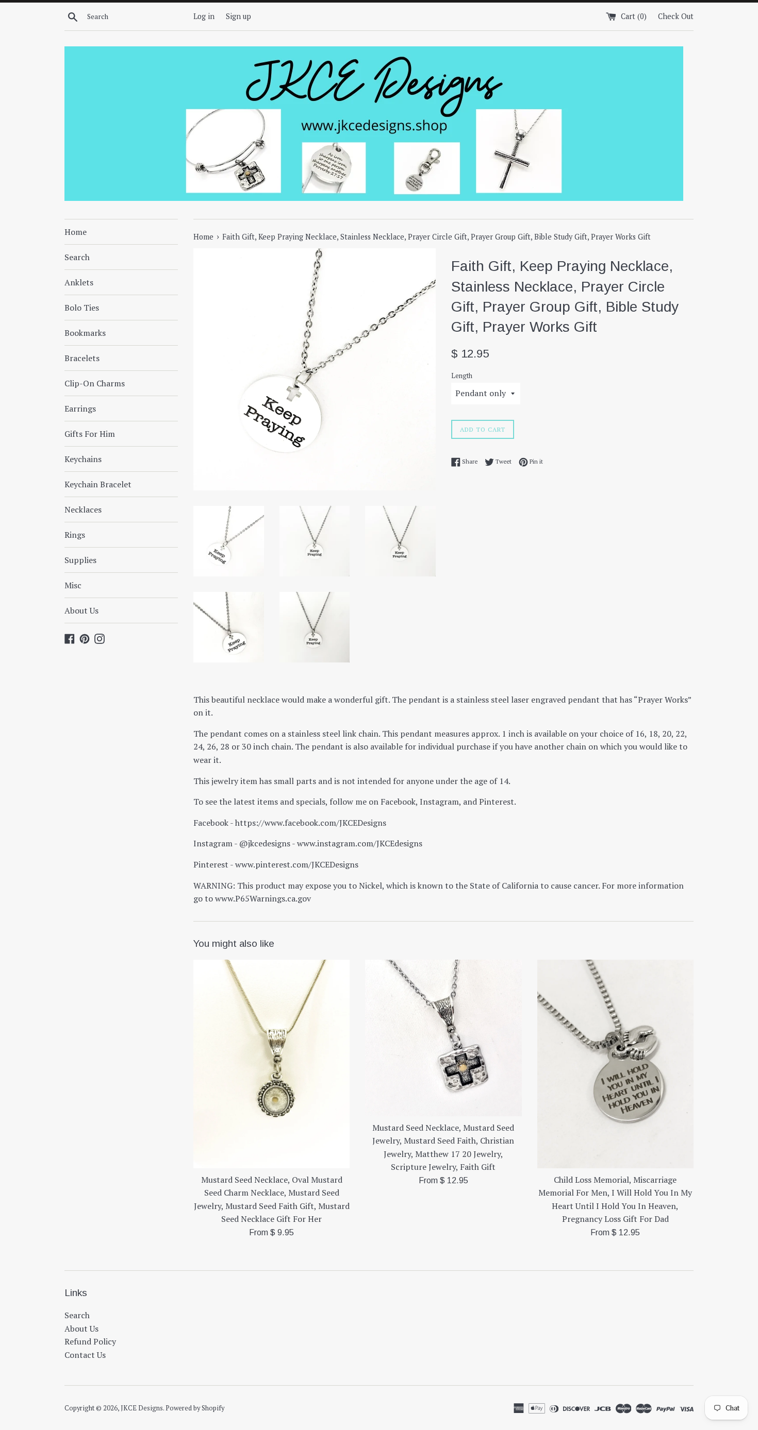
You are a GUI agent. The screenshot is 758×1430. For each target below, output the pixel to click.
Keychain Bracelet (97, 484)
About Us (81, 610)
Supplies (80, 560)
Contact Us (85, 1354)
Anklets (78, 282)
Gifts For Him (89, 433)
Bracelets (82, 358)
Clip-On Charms (94, 383)
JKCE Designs (142, 1408)
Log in (204, 16)
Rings (74, 534)
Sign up (238, 16)
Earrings (80, 408)
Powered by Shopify (195, 1408)
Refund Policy (90, 1341)
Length (461, 375)
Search (77, 257)
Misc (72, 585)
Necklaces (83, 509)
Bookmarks (85, 332)
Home (75, 231)
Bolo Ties (81, 307)
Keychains (83, 459)
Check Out (676, 16)
